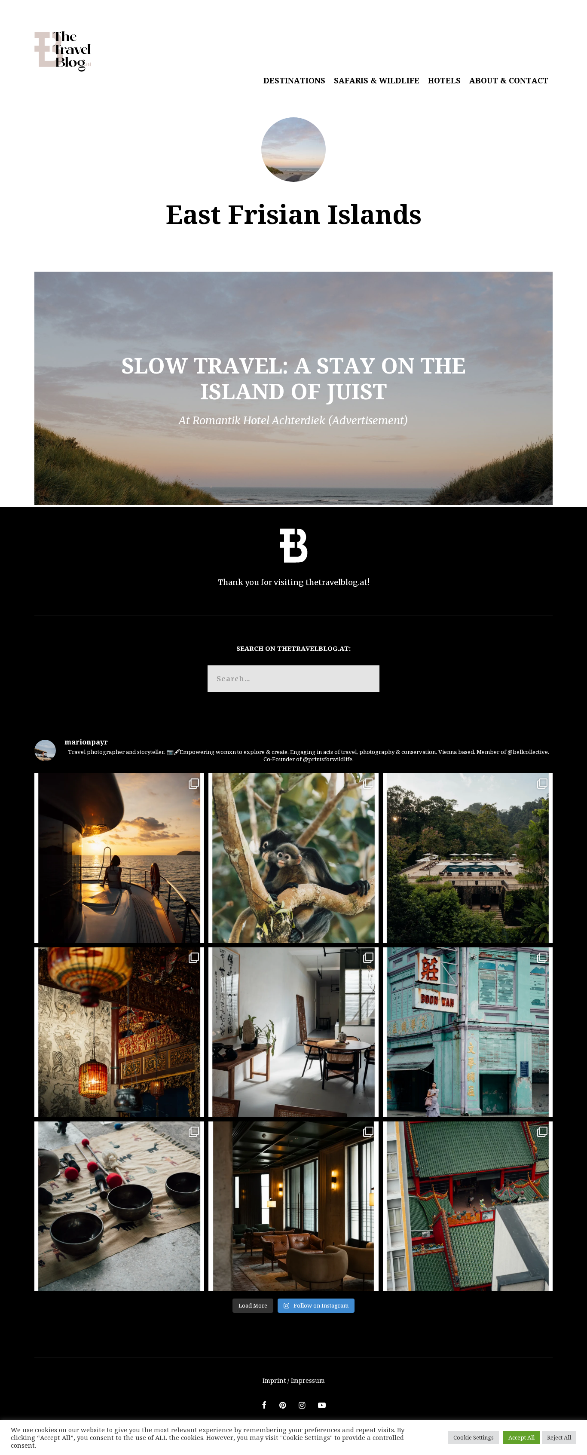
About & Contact (508, 80)
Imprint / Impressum (294, 1380)
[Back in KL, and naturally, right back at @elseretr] (293, 1206)
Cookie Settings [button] (473, 1437)
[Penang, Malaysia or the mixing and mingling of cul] (468, 1032)
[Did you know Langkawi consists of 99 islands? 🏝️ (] (119, 858)
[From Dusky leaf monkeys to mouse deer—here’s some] (293, 858)
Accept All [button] (521, 1437)
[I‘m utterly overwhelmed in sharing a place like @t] (468, 858)
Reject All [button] (559, 1437)
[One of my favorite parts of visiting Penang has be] (293, 1032)
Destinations (294, 80)
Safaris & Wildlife (376, 80)
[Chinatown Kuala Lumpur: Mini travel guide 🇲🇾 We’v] (468, 1206)
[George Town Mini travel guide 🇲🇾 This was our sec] (119, 1032)
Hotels (444, 80)
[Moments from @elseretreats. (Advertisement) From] (119, 1206)
